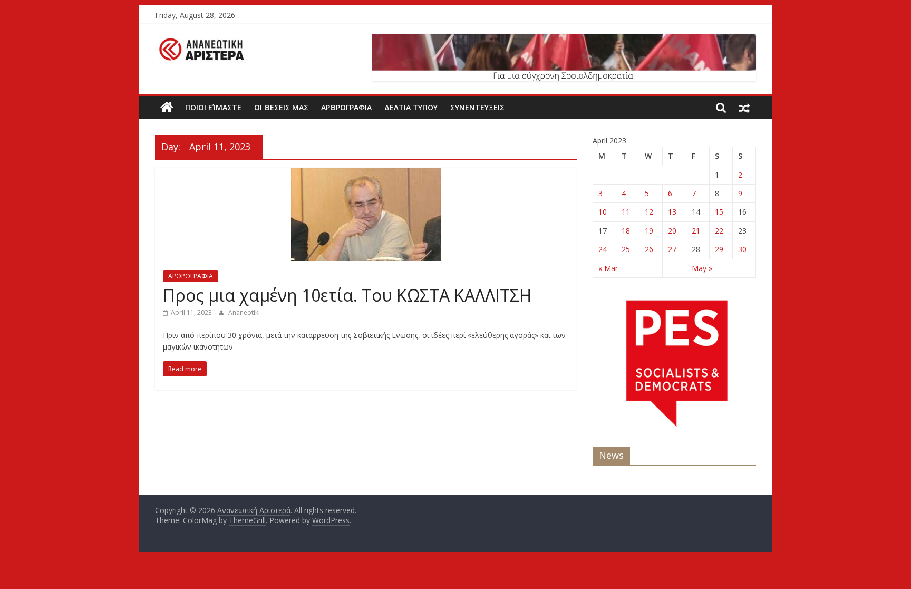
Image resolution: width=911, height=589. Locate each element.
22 (719, 231)
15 (719, 212)
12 (649, 212)
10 (602, 212)
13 (672, 212)
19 (649, 231)
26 (649, 249)
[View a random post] (744, 107)
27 (672, 249)
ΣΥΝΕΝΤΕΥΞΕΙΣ (477, 107)
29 (719, 249)
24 (602, 249)
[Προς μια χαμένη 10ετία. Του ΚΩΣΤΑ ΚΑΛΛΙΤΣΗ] (366, 174)
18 (626, 231)
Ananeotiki (244, 312)
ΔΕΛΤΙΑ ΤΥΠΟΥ (411, 107)
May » (702, 268)
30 (742, 249)
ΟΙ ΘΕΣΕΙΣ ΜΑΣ (281, 107)
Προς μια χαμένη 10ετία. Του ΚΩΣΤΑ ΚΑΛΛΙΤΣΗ (347, 295)
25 (626, 249)
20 (672, 231)
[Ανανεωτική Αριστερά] (167, 107)
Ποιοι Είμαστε (213, 107)
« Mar (608, 268)
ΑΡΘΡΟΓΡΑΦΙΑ (346, 107)
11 (626, 212)
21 (696, 231)
